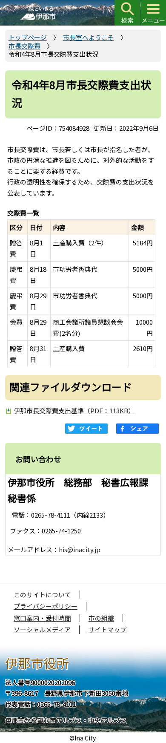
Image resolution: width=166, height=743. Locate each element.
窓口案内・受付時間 (42, 617)
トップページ (28, 37)
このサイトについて (42, 594)
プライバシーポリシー (45, 606)
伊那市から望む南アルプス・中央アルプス (65, 720)
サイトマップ (107, 629)
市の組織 (101, 617)
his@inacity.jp (79, 549)
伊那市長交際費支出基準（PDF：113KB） (74, 410)
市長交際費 (24, 45)
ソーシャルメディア (42, 629)
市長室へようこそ (88, 37)
